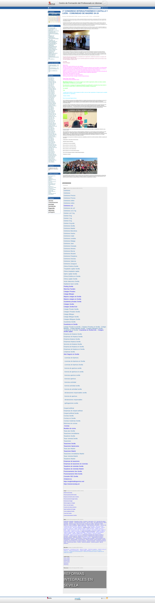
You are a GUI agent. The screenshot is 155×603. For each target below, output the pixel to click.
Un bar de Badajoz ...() (52, 190)
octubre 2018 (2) (51, 104)
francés (51, 208)
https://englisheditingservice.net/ (74, 481)
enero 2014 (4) (51, 153)
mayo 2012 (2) (51, 161)
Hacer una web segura (69, 505)
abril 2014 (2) (51, 150)
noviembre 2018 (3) (52, 103)
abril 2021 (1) (51, 85)
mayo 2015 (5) (51, 139)
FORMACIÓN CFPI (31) (53, 32)
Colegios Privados (69, 291)
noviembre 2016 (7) (52, 124)
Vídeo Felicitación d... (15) (53, 67)
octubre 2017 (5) (51, 115)
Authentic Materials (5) (52, 49)
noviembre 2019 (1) (52, 96)
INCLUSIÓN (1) (51, 59)
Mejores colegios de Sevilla (72, 296)
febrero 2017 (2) (51, 121)
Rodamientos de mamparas (69, 538)
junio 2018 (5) (51, 107)
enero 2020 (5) (51, 94)
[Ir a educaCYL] (77, 599)
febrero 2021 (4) (51, 87)
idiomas (51, 210)
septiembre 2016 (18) (52, 126)
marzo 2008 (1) (51, 162)
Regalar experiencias (82, 525)
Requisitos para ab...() (52, 194)
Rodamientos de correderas (97, 537)
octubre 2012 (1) (51, 159)
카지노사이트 (67, 557)
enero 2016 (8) (51, 132)
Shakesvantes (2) (51, 56)
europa (51, 204)
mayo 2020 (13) (51, 91)
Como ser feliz (103, 525)
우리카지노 (66, 563)
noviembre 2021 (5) (52, 82)
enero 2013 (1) (51, 158)
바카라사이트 (67, 560)
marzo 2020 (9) (51, 92)
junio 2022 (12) (51, 78)
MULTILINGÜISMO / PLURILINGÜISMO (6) (52, 43)
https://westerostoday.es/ (72, 484)
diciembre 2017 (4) (52, 113)
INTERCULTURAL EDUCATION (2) (51, 51)
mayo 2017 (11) (51, 118)
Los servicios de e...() (52, 176)
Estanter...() (50, 178)
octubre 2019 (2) (51, 97)
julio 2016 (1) (50, 127)
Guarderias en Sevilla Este (87, 330)
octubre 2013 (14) (51, 156)
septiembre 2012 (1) (52, 160)
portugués (51, 212)
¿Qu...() (51, 186)
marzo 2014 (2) (51, 151)
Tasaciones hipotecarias (71, 446)
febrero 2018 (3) (51, 111)
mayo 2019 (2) (51, 99)
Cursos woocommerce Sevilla (70, 515)
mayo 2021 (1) (51, 84)
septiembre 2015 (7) (52, 136)
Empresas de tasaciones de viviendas (76, 464)
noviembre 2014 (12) (52, 145)
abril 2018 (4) (51, 109)
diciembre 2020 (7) (52, 88)
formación (52, 206)
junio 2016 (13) (51, 128)
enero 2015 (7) (51, 143)
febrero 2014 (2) (51, 152)
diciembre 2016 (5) (52, 123)
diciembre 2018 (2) (52, 102)
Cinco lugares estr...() (52, 184)
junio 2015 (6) (51, 138)
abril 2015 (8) (51, 140)
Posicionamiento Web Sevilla (73, 474)
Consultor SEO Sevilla (71, 476)
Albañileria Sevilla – (87, 527)
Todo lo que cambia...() (52, 188)
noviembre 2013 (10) (52, 155)
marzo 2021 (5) (51, 86)
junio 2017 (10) (51, 117)
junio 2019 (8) (51, 98)
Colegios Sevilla (69, 304)
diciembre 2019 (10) (52, 95)
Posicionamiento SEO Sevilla (70, 494)
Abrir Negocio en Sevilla (71, 354)
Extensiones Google (68, 500)
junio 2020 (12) (51, 90)
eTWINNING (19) (51, 40)
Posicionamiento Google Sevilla (71, 498)
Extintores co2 (68, 205)
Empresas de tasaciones (71, 461)
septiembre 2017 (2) (52, 116)
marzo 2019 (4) (51, 100)
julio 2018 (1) (50, 106)
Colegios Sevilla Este (70, 306)
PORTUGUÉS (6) (51, 37)
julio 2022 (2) (50, 77)
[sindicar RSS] (107, 598)
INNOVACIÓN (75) (52, 44)
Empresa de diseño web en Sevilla (71, 496)
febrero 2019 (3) (51, 101)
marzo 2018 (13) (51, 110)
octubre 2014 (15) (51, 146)
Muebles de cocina (70, 428)
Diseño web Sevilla (68, 492)
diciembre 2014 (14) (52, 144)
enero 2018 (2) (51, 112)
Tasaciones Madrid (70, 451)
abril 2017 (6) (51, 119)
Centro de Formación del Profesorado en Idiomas (80, 3)
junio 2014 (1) (51, 148)
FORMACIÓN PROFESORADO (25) (52, 46)
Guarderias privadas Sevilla (72, 301)
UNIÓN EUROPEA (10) (52, 41)
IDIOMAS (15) (51, 52)
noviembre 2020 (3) (52, 89)
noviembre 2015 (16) (52, 134)
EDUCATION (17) (51, 55)
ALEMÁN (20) (51, 36)
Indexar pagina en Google (69, 503)
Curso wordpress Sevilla (69, 511)
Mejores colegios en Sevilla (72, 299)
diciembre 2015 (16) (52, 133)
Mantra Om (66, 525)
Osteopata (71, 522)
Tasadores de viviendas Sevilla (73, 466)
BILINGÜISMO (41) (52, 48)
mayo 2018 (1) (51, 108)
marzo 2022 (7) (51, 80)
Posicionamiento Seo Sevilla (73, 471)
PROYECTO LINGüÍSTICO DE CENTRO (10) (53, 31)
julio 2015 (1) (50, 137)
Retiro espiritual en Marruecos (93, 525)
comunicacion (53, 202)
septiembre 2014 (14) (52, 147)
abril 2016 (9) (51, 130)
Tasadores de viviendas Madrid (73, 469)
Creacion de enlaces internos (70, 507)
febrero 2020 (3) (51, 93)
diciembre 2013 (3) (52, 154)
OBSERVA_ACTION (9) (52, 53)
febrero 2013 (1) (51, 157)
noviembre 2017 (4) (52, 114)
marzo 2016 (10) (51, 131)
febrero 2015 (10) (51, 142)
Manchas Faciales (69, 289)
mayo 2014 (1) (51, 149)
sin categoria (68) (51, 28)
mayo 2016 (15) (51, 129)
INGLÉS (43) (50, 29)
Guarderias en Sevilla (70, 324)
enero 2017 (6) (51, 122)
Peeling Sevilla (68, 286)
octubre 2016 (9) (51, 125)
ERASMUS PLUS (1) (52, 47)
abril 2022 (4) (51, 79)
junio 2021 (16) (51, 83)
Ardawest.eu (68, 479)
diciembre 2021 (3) (52, 81)
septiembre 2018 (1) (52, 105)
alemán (50, 201)
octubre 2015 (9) (51, 135)
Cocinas (66, 426)
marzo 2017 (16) (51, 120)
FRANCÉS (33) (51, 35)
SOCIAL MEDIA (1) (52, 54)
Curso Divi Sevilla (68, 513)
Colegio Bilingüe (69, 294)
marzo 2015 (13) (51, 141)
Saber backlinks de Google (69, 509)
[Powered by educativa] (49, 598)
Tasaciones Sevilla (70, 443)
